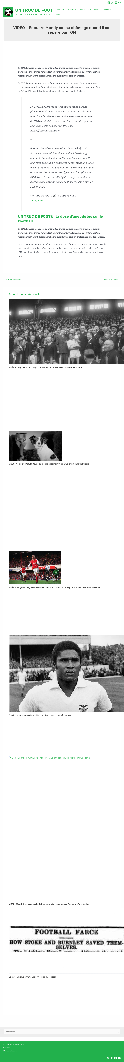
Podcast (71, 9)
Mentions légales (10, 1051)
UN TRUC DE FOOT (34, 10)
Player (58, 14)
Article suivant (112, 279)
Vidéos (82, 9)
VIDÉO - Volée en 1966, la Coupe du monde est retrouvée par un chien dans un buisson (49, 464)
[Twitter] (112, 2)
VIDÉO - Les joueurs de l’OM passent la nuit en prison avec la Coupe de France (45, 367)
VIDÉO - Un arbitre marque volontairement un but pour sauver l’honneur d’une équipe (49, 904)
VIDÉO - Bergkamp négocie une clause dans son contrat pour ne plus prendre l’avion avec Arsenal (54, 587)
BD (89, 9)
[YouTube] (119, 2)
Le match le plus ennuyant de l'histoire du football (32, 977)
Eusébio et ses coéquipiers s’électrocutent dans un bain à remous (40, 715)
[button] (75, 9)
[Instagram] (116, 2)
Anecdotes (60, 9)
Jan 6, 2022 (36, 200)
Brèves (96, 9)
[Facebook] (108, 2)
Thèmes (106, 9)
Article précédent (13, 279)
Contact (6, 1048)
